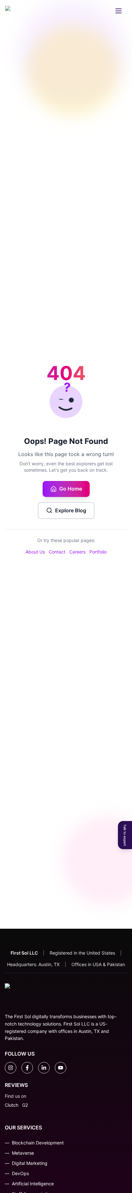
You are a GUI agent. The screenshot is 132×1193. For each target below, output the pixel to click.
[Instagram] (10, 1067)
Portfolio (98, 551)
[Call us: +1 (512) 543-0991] (70, 11)
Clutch (11, 1105)
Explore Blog (70, 510)
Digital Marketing (29, 1163)
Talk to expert (125, 835)
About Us (35, 551)
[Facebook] (27, 1067)
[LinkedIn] (44, 1067)
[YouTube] (60, 1067)
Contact (57, 551)
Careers (77, 551)
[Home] (18, 11)
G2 (25, 1105)
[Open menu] (118, 11)
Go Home (70, 488)
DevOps (20, 1173)
